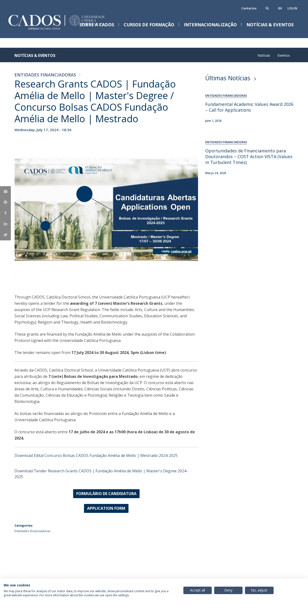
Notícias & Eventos (34, 55)
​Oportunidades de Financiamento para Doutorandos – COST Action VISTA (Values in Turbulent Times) (248, 156)
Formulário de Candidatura (106, 493)
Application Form (106, 508)
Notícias (263, 55)
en (280, 8)
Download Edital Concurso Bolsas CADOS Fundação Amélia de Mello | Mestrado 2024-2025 (96, 455)
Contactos (249, 8)
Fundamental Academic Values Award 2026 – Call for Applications (249, 107)
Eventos (283, 55)
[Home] (62, 33)
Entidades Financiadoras (45, 75)
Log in (292, 8)
